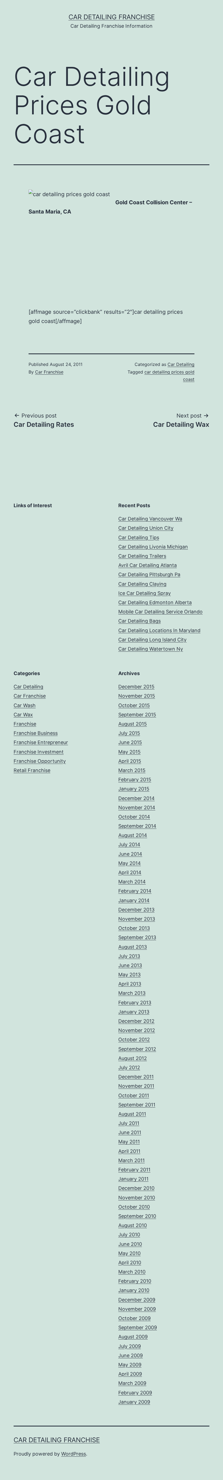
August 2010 (132, 1225)
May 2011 (129, 1142)
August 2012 (132, 1058)
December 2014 (136, 798)
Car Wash (25, 705)
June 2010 (130, 1244)
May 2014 (129, 863)
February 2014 (134, 891)
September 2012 (137, 1049)
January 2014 (134, 900)
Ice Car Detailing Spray (144, 593)
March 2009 (132, 1383)
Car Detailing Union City (146, 528)
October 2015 (134, 705)
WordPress (73, 1454)
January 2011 (133, 1179)
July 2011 (128, 1123)
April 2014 (129, 872)
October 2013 (134, 928)
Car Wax (23, 714)
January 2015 (133, 789)
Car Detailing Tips (138, 537)
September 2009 (137, 1327)
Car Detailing (181, 364)
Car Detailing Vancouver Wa (150, 519)
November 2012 (136, 1030)
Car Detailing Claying (142, 584)
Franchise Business (36, 733)
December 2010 (136, 1188)
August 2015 (132, 724)
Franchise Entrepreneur (41, 742)
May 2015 (129, 752)
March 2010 (131, 1272)
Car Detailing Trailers (142, 556)
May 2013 (129, 974)
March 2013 (131, 993)
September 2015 (137, 714)
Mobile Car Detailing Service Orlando (160, 611)
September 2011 (136, 1105)
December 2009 (136, 1300)
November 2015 (136, 696)
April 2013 (129, 984)
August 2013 (132, 947)
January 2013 (133, 1012)
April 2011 (129, 1151)
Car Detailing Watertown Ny (150, 649)
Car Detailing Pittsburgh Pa (149, 574)
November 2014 (136, 807)
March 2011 (131, 1160)
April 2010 (129, 1262)
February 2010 (134, 1281)
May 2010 (129, 1253)
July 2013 (129, 956)
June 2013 (130, 965)
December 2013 (136, 910)
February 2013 (134, 1002)
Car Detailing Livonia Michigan (153, 547)
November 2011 (136, 1086)
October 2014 (134, 817)
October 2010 (134, 1207)
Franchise (25, 724)
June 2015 (130, 742)
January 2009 (134, 1402)
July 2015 (129, 733)
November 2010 (136, 1197)
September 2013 (137, 937)
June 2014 (130, 854)
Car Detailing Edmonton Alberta (155, 602)
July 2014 (129, 844)
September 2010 (137, 1216)
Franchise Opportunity (40, 761)
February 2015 (134, 779)
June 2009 (130, 1355)
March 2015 (131, 770)
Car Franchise (49, 372)
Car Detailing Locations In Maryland (159, 630)
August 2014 (132, 835)
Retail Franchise (32, 770)
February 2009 (135, 1393)
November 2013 (136, 919)
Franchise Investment (39, 752)
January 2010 (133, 1290)
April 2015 (129, 761)
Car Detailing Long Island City (152, 639)
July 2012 (129, 1067)
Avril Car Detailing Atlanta (147, 565)
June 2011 (129, 1132)
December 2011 (136, 1077)
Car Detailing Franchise (112, 17)
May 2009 (129, 1365)
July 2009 (129, 1346)
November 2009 (137, 1309)
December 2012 (136, 1021)
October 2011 (133, 1095)
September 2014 (137, 826)
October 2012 (134, 1039)
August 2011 (132, 1114)
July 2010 (129, 1234)
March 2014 (132, 882)
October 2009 (134, 1318)
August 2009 (133, 1337)
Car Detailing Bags (139, 621)
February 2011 (134, 1169)
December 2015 (136, 686)
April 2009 (130, 1374)
